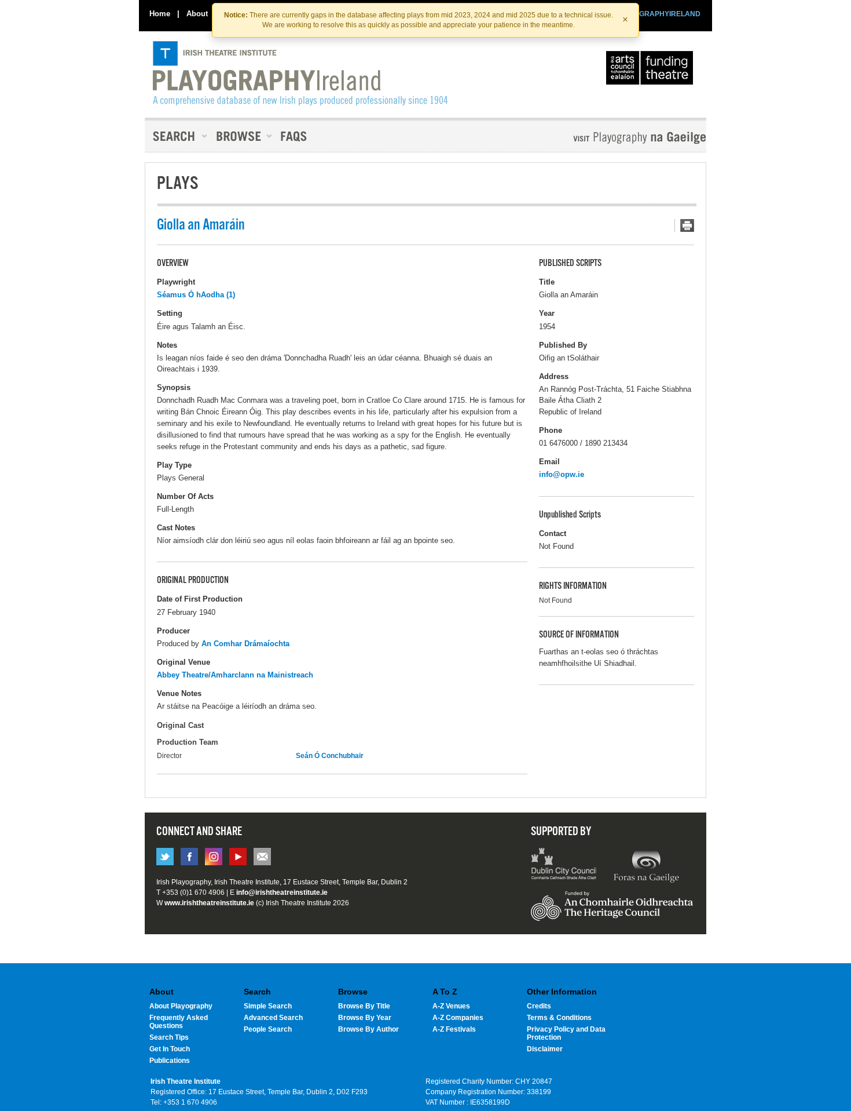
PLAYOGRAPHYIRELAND (658, 14)
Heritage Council (612, 911)
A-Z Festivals (454, 1029)
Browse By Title (364, 1006)
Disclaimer (545, 1049)
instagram (213, 856)
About (197, 13)
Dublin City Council (564, 865)
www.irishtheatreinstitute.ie (209, 903)
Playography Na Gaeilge (606, 137)
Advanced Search (273, 1018)
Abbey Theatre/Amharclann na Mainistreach (235, 675)
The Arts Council (652, 70)
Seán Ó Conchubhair (330, 756)
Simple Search (268, 1006)
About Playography (180, 1006)
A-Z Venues (451, 1006)
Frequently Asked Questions (178, 1022)
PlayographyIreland (300, 74)
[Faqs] (295, 136)
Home (159, 13)
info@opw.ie (561, 474)
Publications (169, 1061)
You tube (238, 856)
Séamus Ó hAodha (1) (196, 294)
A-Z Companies (457, 1018)
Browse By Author (368, 1029)
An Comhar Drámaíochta (245, 643)
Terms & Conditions (559, 1018)
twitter (165, 856)
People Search (268, 1029)
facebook (189, 856)
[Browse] (240, 136)
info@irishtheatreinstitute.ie (282, 892)
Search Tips (169, 1037)
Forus (646, 865)
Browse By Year (364, 1018)
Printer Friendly (684, 225)
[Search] (176, 136)
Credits (539, 1006)
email (262, 856)
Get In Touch (169, 1049)
